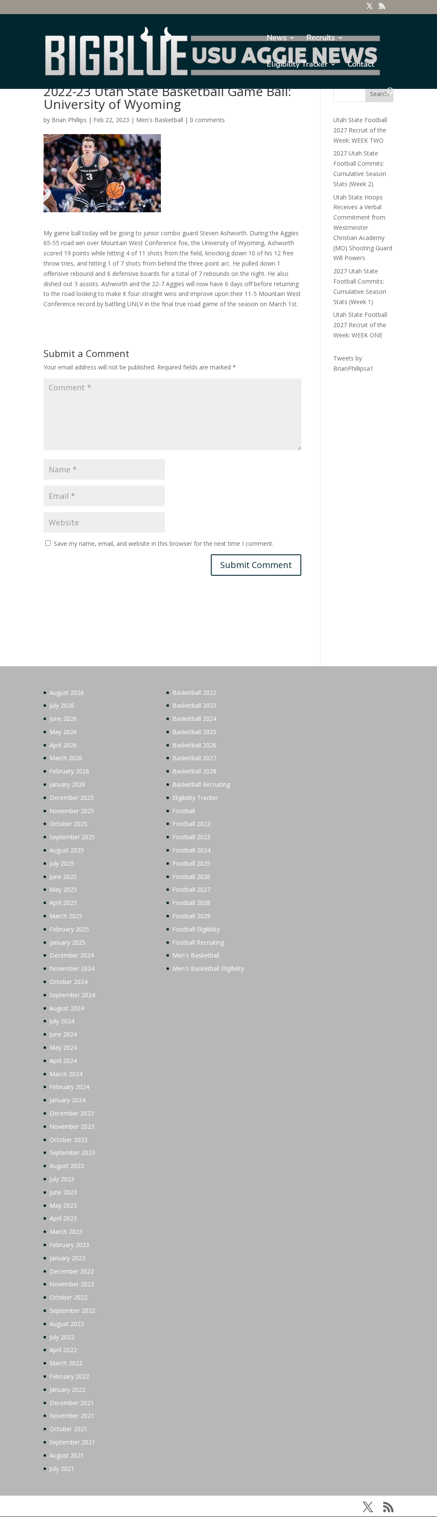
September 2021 (72, 1442)
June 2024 (63, 1034)
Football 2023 (191, 837)
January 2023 (67, 1258)
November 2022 (72, 1284)
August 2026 (67, 692)
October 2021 (68, 1429)
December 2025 (72, 798)
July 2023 (62, 1179)
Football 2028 (191, 903)
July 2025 (62, 863)
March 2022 (66, 1363)
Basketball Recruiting (201, 784)
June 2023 (63, 1192)
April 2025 (63, 903)
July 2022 (62, 1337)
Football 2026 (191, 877)
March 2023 (66, 1231)
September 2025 (72, 837)
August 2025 (67, 850)
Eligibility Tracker (297, 65)
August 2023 (67, 1166)
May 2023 (63, 1205)
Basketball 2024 (194, 719)
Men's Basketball (159, 120)
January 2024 (67, 1100)
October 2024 (68, 982)
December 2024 (72, 955)
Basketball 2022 (194, 692)
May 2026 (63, 732)
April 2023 (63, 1218)
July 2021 (62, 1468)
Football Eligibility (196, 929)
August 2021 (67, 1455)
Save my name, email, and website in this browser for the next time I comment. (164, 543)
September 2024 (72, 995)
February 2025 (69, 929)
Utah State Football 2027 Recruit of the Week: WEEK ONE (360, 324)
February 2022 (69, 1376)
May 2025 (63, 889)
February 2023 (69, 1245)
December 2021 (72, 1403)
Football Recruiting (198, 942)
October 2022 (68, 1297)
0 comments (207, 120)
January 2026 (67, 784)
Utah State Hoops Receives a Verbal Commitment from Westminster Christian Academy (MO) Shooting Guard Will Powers (362, 227)
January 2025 (67, 942)
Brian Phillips (69, 120)
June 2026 (63, 719)
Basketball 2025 (194, 732)
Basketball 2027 (194, 758)
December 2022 (72, 1271)
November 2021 (72, 1416)
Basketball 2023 (194, 705)
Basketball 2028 (194, 771)
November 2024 (72, 968)
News (277, 39)
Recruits (320, 39)
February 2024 (69, 1087)
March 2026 (66, 758)
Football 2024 (191, 850)
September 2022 (72, 1310)
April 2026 (63, 745)
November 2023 (72, 1126)
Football (183, 811)
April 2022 (63, 1350)
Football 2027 (191, 889)
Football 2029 (191, 916)
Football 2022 (191, 824)
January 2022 (67, 1389)
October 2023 (68, 1140)
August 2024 (67, 1008)
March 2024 (66, 1074)
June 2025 (63, 877)
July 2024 (62, 1021)
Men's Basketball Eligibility (208, 968)
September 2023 (72, 1152)
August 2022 (67, 1324)
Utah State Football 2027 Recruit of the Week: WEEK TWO (360, 130)
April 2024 (63, 1061)
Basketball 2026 (194, 745)
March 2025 (66, 916)
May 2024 (63, 1047)
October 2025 (68, 824)
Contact (360, 65)
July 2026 (62, 705)
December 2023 (72, 1113)
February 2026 (69, 771)
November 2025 (72, 811)
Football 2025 (191, 863)
